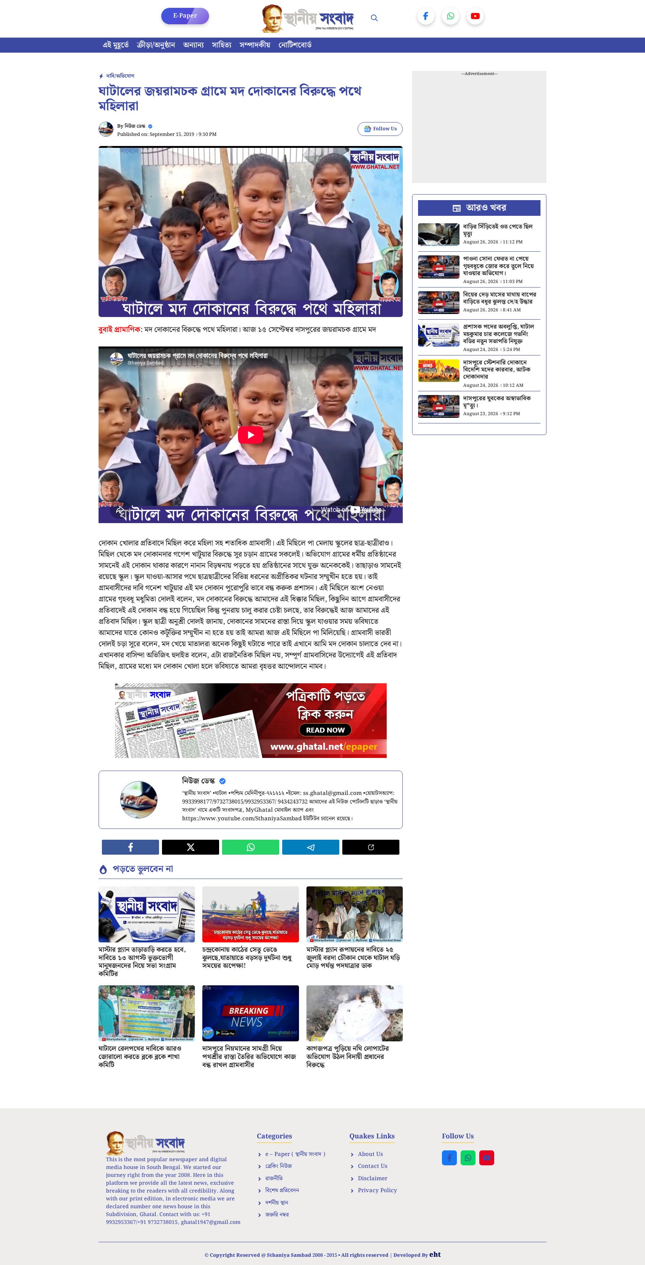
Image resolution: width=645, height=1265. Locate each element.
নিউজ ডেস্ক (135, 126)
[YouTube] (475, 16)
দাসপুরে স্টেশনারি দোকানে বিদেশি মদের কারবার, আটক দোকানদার (496, 370)
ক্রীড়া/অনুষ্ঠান (156, 45)
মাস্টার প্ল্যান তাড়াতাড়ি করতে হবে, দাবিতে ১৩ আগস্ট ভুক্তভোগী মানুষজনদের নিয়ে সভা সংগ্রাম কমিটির (142, 961)
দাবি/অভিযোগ (120, 76)
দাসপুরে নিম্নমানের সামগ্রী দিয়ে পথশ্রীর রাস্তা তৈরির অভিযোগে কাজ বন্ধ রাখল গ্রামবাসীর (249, 1056)
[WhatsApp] (450, 16)
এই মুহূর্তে (116, 45)
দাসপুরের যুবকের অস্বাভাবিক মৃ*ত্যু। (497, 402)
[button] (374, 18)
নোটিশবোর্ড (295, 45)
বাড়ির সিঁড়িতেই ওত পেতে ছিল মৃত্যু (498, 230)
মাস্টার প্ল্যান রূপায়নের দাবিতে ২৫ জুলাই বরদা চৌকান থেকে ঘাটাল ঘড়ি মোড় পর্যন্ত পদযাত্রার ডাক (353, 957)
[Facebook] (425, 16)
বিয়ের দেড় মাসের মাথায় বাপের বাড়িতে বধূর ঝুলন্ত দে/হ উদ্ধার (499, 298)
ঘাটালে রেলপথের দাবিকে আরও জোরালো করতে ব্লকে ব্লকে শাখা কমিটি (140, 1056)
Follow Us (385, 129)
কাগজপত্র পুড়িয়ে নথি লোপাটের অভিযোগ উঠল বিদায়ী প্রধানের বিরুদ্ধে (347, 1056)
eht (435, 1254)
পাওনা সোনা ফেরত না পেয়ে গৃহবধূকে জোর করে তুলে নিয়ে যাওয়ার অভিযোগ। (498, 266)
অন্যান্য (193, 45)
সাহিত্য (221, 45)
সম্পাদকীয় (255, 45)
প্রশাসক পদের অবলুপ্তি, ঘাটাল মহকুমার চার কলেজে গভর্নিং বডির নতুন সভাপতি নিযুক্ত (498, 334)
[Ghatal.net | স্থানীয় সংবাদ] (309, 18)
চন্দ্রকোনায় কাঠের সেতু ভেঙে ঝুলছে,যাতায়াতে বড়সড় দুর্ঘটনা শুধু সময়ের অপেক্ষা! (247, 957)
